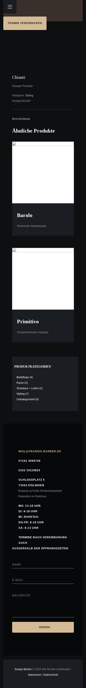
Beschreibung (21, 118)
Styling (29, 95)
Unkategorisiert (26, 399)
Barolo (24, 215)
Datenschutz (50, 674)
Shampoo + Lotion (28, 388)
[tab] (21, 119)
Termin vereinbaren (25, 23)
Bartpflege (23, 377)
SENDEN (44, 627)
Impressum (34, 674)
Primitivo (28, 321)
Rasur (20, 382)
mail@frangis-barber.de (40, 451)
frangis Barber (23, 669)
